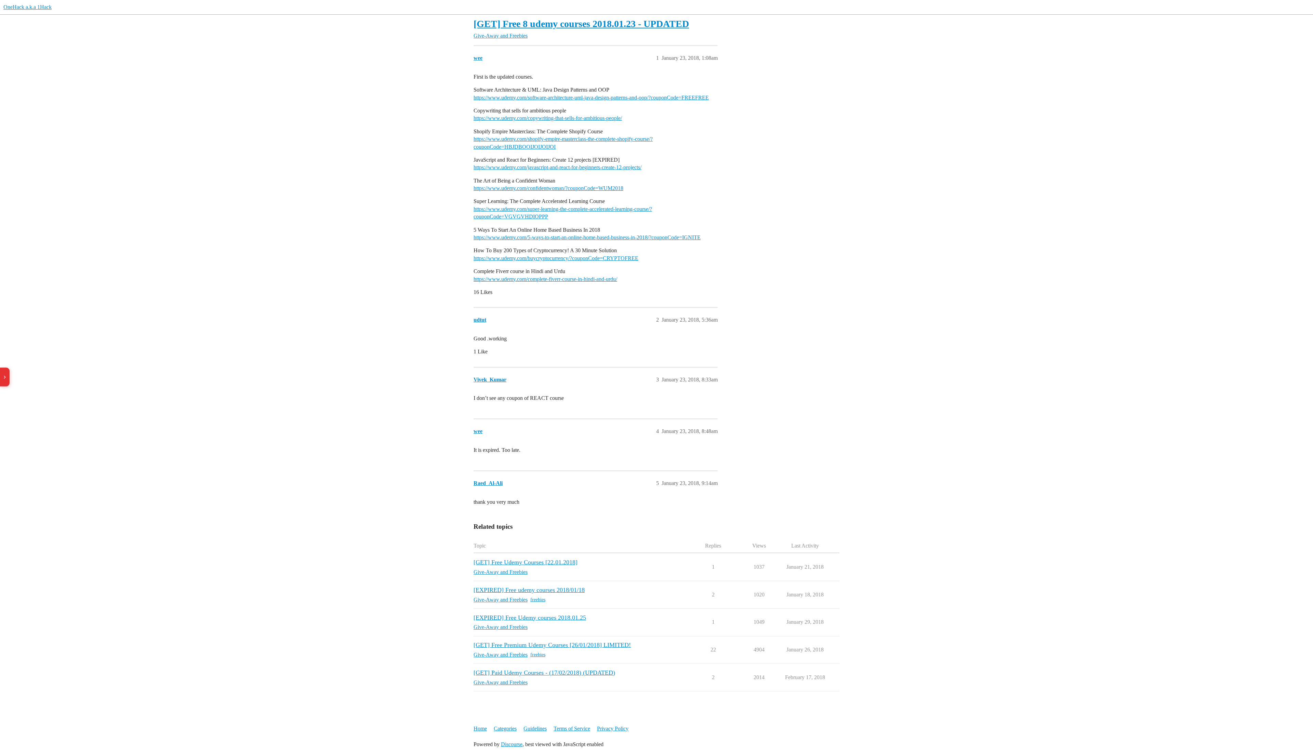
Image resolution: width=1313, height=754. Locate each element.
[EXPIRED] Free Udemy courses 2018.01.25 (530, 617)
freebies (537, 599)
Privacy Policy (612, 728)
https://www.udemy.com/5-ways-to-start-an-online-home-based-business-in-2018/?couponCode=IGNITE (587, 237)
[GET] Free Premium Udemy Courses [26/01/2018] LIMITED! (552, 645)
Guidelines (535, 728)
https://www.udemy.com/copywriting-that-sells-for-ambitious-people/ (548, 118)
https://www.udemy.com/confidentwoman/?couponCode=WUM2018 (548, 188)
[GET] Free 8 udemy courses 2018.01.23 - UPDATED (581, 23)
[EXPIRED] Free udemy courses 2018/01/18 (529, 590)
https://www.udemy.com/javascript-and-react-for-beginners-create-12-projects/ (557, 167)
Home (480, 728)
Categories (505, 728)
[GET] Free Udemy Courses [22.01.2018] (526, 562)
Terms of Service (572, 728)
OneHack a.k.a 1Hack (27, 7)
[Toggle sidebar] (5, 377)
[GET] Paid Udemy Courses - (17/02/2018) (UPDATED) (544, 672)
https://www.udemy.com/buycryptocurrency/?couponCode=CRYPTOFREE (556, 258)
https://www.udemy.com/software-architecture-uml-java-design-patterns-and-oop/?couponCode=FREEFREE (591, 97)
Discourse (511, 744)
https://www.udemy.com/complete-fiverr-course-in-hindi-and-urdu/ (545, 279)
